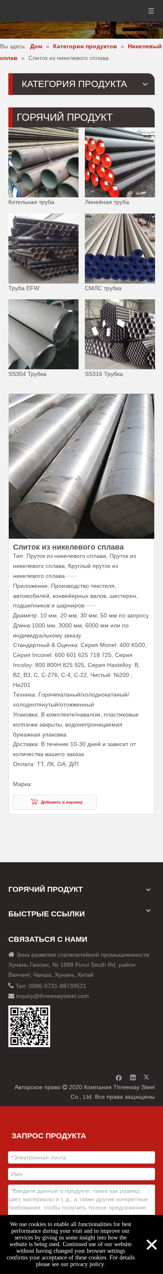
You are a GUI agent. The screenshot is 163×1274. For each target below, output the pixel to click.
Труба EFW (23, 287)
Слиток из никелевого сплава (68, 547)
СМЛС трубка (103, 287)
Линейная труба (107, 202)
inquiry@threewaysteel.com (52, 996)
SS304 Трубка (27, 374)
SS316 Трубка (104, 374)
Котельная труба (31, 202)
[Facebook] (119, 1077)
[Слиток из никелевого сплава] (81, 466)
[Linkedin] (133, 1077)
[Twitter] (147, 1077)
